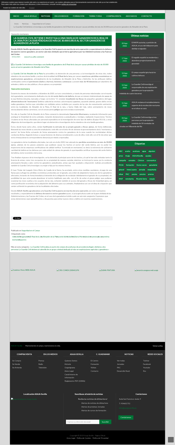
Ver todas (121, 361)
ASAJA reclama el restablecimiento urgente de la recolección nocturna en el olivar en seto (146, 105)
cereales (131, 160)
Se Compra (16, 361)
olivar (121, 174)
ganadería (26, 237)
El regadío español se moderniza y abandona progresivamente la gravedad (145, 60)
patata (134, 174)
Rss (144, 371)
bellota (72, 237)
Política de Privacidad (100, 438)
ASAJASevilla (137, 156)
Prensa (41, 361)
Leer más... (124, 52)
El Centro (94, 361)
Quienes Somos (71, 361)
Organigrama (70, 367)
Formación (95, 364)
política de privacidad (68, 4)
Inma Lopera (132, 169)
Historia (68, 364)
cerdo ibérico (64, 237)
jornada (142, 169)
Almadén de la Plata (51, 237)
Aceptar (31, 8)
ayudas (148, 156)
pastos (23, 240)
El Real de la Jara (36, 237)
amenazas (96, 237)
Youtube (146, 367)
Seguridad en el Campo (41, 24)
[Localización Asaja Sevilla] (24, 399)
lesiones (89, 237)
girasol (121, 169)
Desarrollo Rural (123, 371)
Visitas (93, 367)
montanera (16, 240)
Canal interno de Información (71, 376)
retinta (106, 237)
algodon (152, 151)
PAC (127, 174)
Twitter (146, 361)
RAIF (121, 179)
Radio (40, 364)
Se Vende (16, 364)
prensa (151, 174)
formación (130, 165)
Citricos (141, 160)
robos (14, 237)
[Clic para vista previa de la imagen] (61, 66)
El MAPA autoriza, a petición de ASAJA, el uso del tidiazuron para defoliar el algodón (145, 45)
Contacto (94, 371)
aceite (127, 151)
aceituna (136, 151)
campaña (122, 160)
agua (144, 151)
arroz (121, 156)
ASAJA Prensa (29, 57)
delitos (19, 237)
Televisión (42, 367)
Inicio (16, 24)
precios (143, 174)
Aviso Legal (69, 371)
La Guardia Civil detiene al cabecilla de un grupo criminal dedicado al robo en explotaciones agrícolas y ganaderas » (64, 249)
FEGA (121, 165)
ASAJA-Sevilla (17, 346)
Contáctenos (126, 417)
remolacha (129, 179)
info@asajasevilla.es (128, 408)
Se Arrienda (17, 367)
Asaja (127, 156)
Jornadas (120, 364)
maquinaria (152, 169)
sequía (152, 179)
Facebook (147, 364)
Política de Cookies (84, 438)
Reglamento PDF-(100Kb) (75, 381)
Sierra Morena (80, 237)
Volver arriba (158, 346)
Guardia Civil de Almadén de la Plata (28, 73)
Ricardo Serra (141, 179)
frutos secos (142, 165)
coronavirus (151, 160)
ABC (121, 151)
